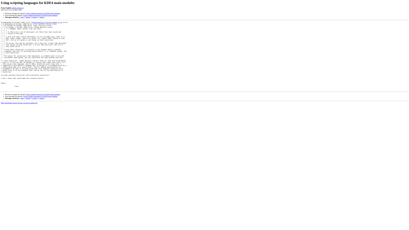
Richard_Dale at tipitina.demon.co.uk (47, 22)
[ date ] (22, 17)
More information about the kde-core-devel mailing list (19, 103)
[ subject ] (35, 17)
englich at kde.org (18, 8)
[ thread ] (28, 17)
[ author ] (42, 17)
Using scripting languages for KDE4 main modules (43, 13)
